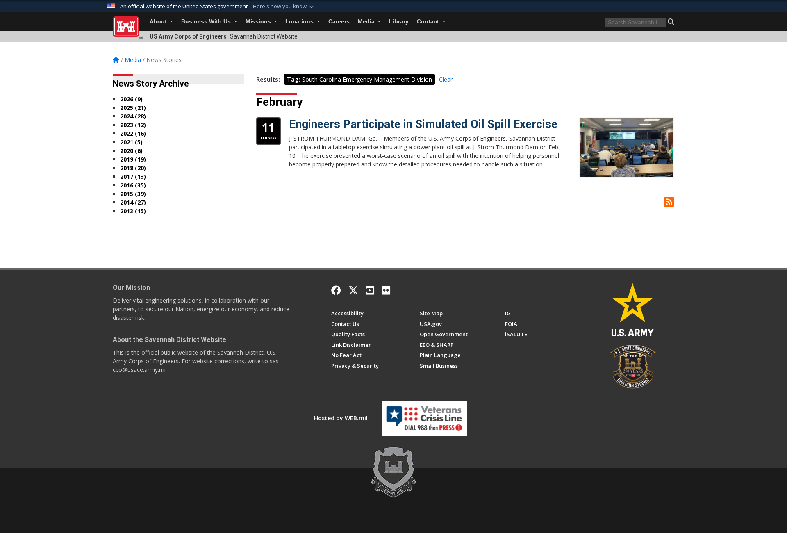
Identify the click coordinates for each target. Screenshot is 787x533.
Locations (300, 21)
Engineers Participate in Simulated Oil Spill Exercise (423, 124)
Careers (339, 21)
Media (367, 21)
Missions (259, 21)
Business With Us (206, 21)
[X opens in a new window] (353, 290)
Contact (429, 21)
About (159, 21)
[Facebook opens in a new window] (336, 290)
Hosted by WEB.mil (341, 418)
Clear (446, 79)
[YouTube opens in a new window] (370, 290)
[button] (284, 6)
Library (399, 21)
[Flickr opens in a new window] (386, 290)
